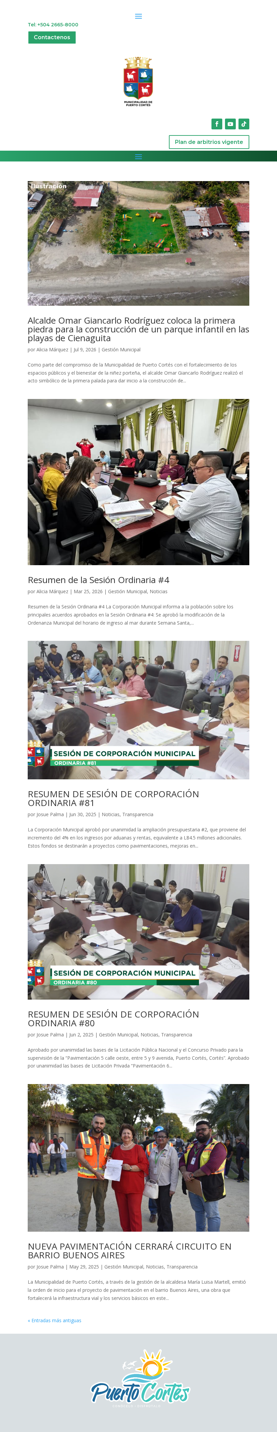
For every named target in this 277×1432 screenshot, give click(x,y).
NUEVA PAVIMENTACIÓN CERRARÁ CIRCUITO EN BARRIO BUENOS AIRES (130, 1250)
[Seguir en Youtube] (230, 124)
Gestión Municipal (121, 349)
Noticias (159, 591)
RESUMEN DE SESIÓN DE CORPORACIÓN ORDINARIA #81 (113, 798)
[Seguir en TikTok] (243, 124)
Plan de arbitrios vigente (209, 142)
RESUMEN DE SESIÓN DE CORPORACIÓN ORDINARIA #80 (113, 1018)
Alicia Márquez (52, 349)
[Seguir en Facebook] (216, 124)
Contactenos (52, 37)
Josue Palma (50, 814)
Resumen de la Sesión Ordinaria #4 (98, 580)
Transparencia (137, 814)
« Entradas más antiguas (54, 1320)
